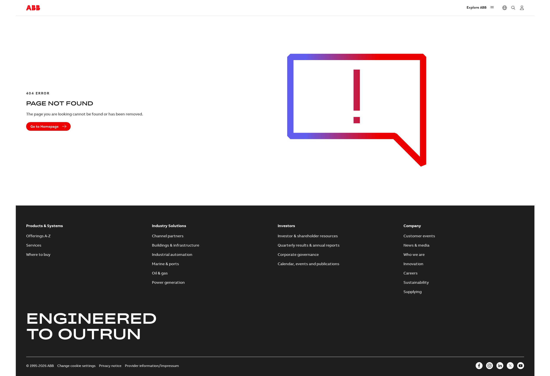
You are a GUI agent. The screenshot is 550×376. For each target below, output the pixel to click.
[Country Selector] (504, 8)
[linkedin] (499, 365)
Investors (286, 225)
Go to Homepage (44, 126)
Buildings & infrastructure (175, 245)
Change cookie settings (76, 365)
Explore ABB (476, 7)
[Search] (513, 8)
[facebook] (479, 365)
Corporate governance (298, 254)
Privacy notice (110, 365)
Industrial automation (172, 254)
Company (412, 225)
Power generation (168, 282)
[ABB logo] (33, 8)
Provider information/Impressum (152, 365)
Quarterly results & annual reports (309, 245)
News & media (416, 245)
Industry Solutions (169, 225)
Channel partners (167, 235)
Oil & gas (160, 273)
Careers (410, 273)
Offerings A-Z (38, 235)
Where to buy (38, 254)
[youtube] (520, 365)
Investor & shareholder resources (308, 235)
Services (33, 245)
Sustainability (416, 282)
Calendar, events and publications (308, 263)
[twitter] (510, 365)
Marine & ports (165, 263)
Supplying (412, 291)
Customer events (419, 235)
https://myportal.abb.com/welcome (522, 8)
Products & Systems (44, 225)
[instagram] (489, 365)
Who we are (414, 254)
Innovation (413, 263)
